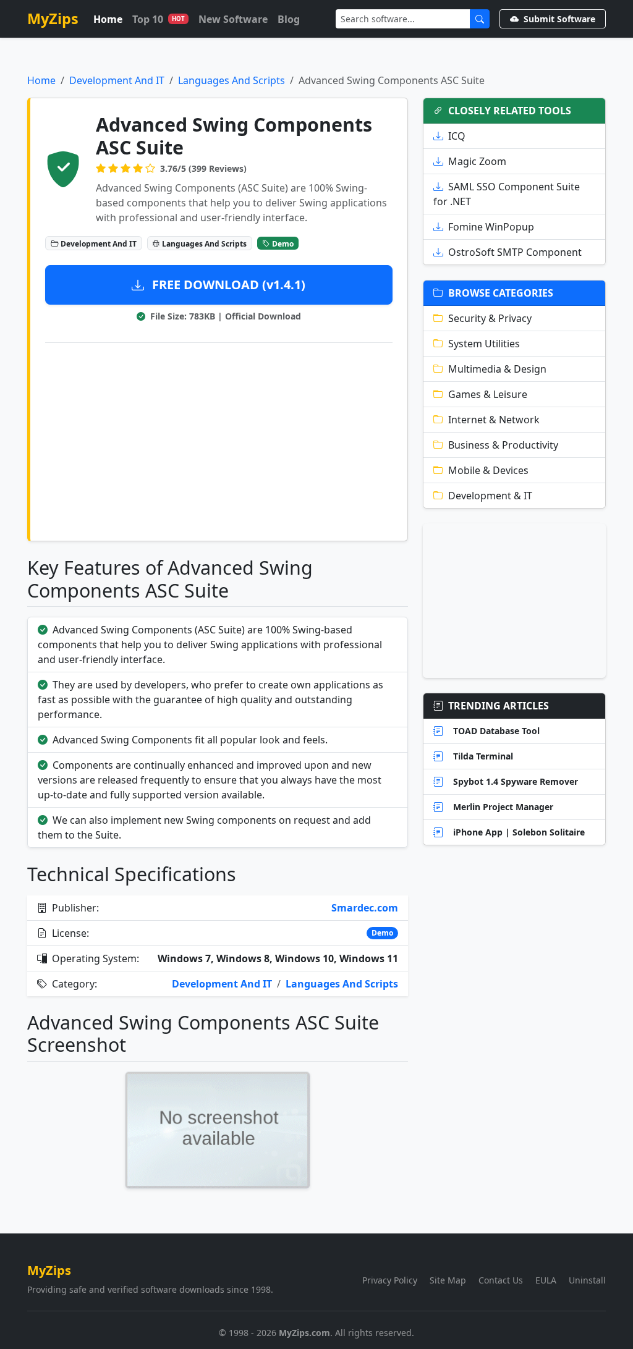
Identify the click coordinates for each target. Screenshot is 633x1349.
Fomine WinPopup (491, 227)
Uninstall (587, 1280)
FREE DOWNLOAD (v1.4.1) (227, 284)
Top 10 (158, 19)
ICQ (456, 136)
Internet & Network (494, 419)
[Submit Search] (480, 18)
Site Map (448, 1280)
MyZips (53, 18)
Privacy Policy (389, 1280)
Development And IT (116, 80)
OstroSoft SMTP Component (515, 252)
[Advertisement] (219, 439)
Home (107, 19)
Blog (289, 19)
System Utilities (484, 343)
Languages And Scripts (231, 80)
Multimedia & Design (497, 369)
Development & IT (490, 495)
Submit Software (559, 19)
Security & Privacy (490, 318)
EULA (545, 1280)
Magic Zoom (477, 161)
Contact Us (500, 1280)
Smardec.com (364, 908)
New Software (233, 19)
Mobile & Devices (488, 470)
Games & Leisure (487, 394)
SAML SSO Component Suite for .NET (506, 194)
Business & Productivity (503, 445)
